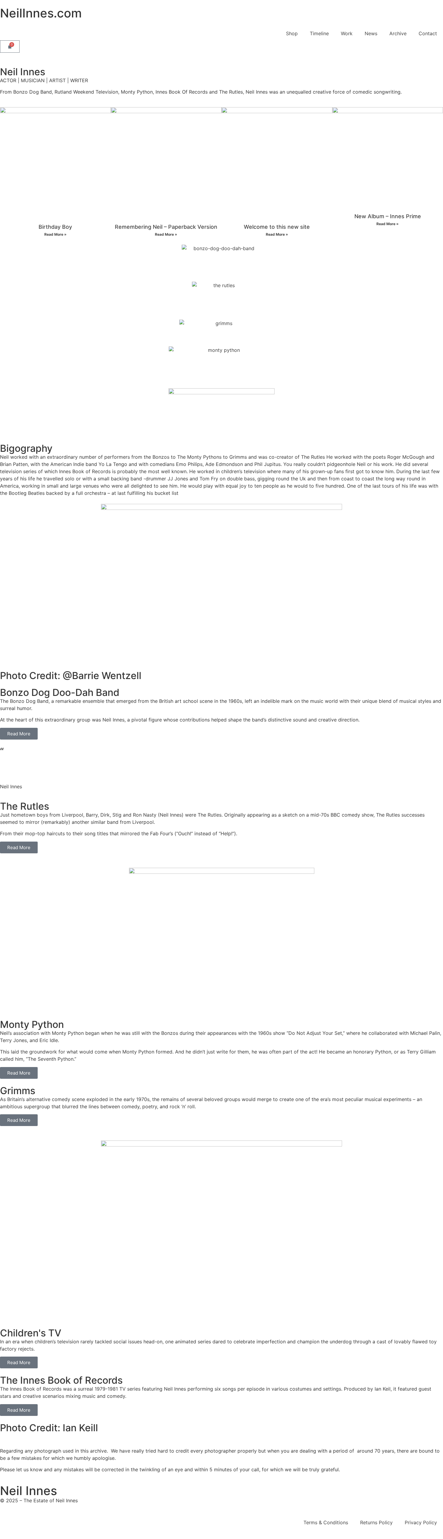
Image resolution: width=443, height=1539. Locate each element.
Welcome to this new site (277, 227)
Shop (292, 33)
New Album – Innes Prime (387, 216)
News (371, 33)
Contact (428, 33)
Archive (398, 33)
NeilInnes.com (41, 13)
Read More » (55, 234)
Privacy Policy (421, 1522)
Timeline (319, 33)
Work (347, 33)
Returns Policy (376, 1522)
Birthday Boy (55, 227)
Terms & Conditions (325, 1522)
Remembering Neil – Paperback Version (166, 227)
